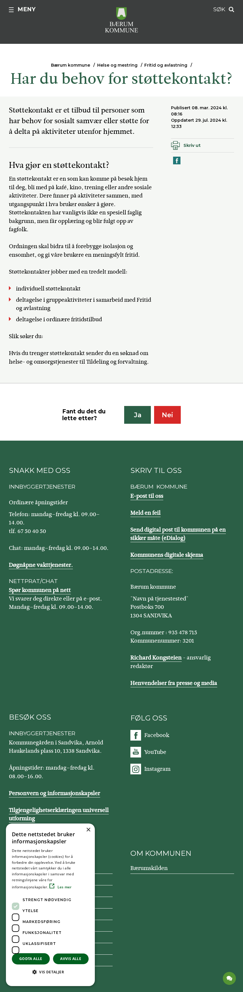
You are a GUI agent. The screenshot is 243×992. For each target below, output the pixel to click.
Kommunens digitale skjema (166, 555)
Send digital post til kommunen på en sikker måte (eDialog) (178, 534)
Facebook (156, 735)
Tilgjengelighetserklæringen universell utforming (59, 814)
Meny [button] (26, 9)
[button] (50, 971)
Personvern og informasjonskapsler (54, 793)
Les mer (63, 887)
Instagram (157, 769)
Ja (137, 415)
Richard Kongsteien (156, 658)
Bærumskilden (149, 868)
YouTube (155, 752)
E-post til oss (146, 496)
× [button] (88, 830)
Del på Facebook (177, 164)
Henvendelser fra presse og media (173, 683)
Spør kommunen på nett (40, 590)
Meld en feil (145, 513)
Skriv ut (192, 145)
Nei (167, 415)
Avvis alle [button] (70, 958)
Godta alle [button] (30, 958)
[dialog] (50, 905)
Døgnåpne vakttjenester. (41, 565)
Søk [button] (219, 9)
